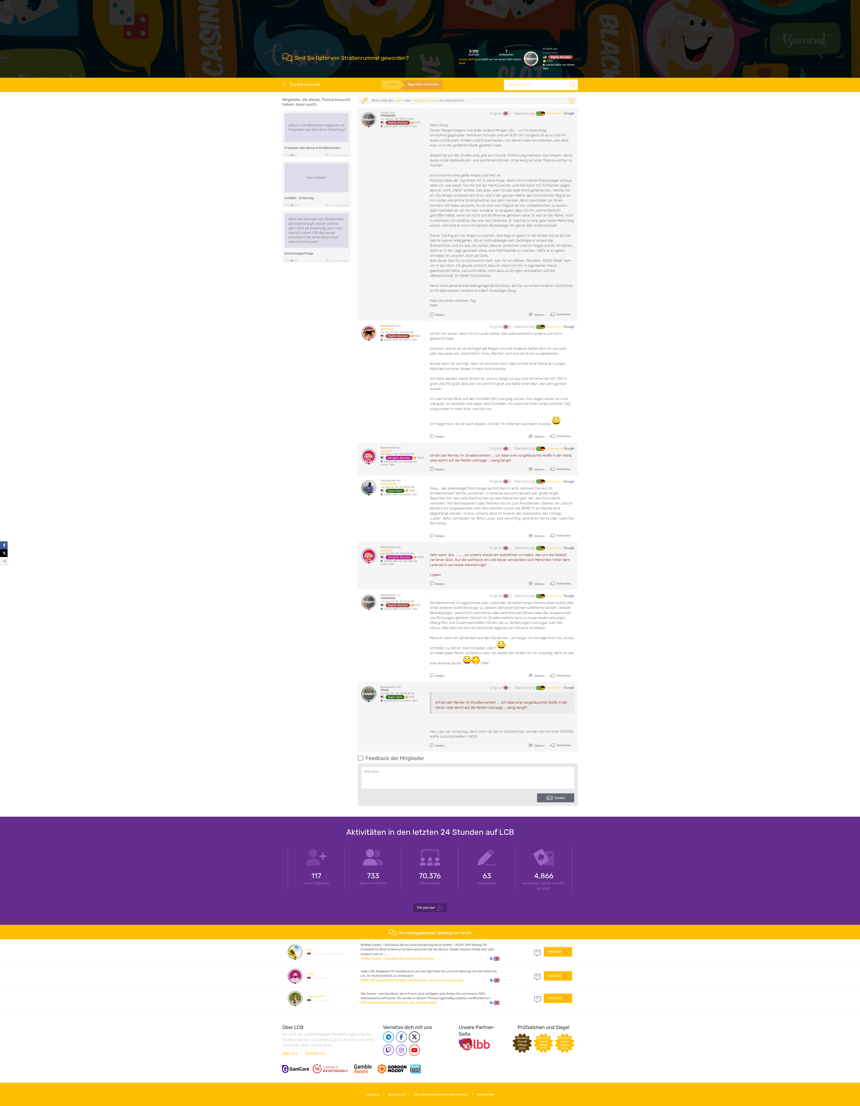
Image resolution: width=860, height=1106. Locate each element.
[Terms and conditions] (330, 1068)
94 (537, 998)
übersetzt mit (555, 113)
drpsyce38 (388, 484)
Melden (440, 314)
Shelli (462, 63)
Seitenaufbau (485, 1094)
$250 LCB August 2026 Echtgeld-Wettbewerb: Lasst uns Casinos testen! (412, 980)
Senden (559, 798)
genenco (387, 329)
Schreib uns (316, 1053)
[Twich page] (388, 1050)
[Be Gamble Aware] (363, 1068)
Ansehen (555, 951)
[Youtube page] (414, 1050)
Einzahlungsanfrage (299, 253)
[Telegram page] (388, 1036)
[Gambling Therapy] (391, 1068)
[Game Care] (295, 1069)
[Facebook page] (401, 1036)
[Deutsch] (540, 113)
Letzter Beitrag (469, 59)
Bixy (310, 950)
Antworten (563, 314)
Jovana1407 (316, 996)
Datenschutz (397, 1094)
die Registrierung (425, 100)
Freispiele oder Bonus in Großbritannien (312, 148)
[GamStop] (415, 1068)
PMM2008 (550, 53)
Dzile (310, 974)
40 (537, 952)
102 (537, 976)
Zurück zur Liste (305, 84)
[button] (494, 958)
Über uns (289, 1053)
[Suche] (572, 84)
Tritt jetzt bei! (426, 908)
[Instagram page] (401, 1050)
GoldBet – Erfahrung (299, 198)
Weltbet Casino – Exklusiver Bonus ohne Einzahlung (397, 958)
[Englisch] (507, 113)
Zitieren (539, 314)
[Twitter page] (414, 1036)
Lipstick (386, 451)
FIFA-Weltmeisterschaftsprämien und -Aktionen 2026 (399, 1003)
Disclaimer (373, 1094)
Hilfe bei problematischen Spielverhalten (441, 1094)
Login (399, 100)
